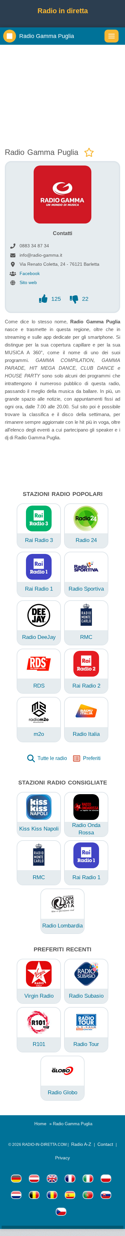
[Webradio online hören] (16, 1179)
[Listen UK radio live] (52, 1179)
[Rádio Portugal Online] (88, 1196)
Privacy (62, 1157)
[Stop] (9, 36)
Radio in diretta (63, 11)
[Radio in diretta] (88, 1179)
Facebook (30, 273)
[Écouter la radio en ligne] (70, 1179)
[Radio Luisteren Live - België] (34, 1196)
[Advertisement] (62, 95)
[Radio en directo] (70, 1196)
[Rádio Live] (106, 1196)
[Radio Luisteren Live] (16, 1196)
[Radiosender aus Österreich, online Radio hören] (34, 1179)
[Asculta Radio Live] (52, 1196)
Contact (105, 1144)
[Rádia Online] (61, 1212)
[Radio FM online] (106, 1179)
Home (40, 1123)
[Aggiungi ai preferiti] (89, 153)
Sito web (28, 282)
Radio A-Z (81, 1144)
